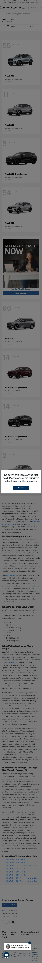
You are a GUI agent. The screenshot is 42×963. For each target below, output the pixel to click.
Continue (21, 488)
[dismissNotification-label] (29, 942)
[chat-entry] (6, 955)
